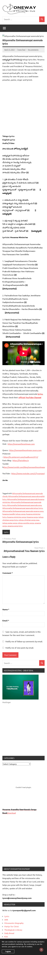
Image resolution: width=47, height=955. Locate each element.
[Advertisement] (23, 107)
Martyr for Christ (11, 926)
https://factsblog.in (21, 460)
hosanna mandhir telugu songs (13, 514)
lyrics (40, 394)
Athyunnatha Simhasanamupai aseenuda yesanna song (22, 511)
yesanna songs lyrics (15, 526)
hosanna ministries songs (16, 517)
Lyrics (6, 532)
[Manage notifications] (41, 950)
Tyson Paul (21, 49)
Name (5, 609)
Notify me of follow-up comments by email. (24, 641)
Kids (6, 936)
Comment (7, 573)
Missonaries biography (14, 923)
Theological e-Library (13, 930)
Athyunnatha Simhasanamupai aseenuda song (24, 505)
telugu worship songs (26, 523)
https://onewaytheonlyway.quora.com (25, 450)
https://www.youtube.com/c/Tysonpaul (28, 473)
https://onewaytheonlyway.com (21, 444)
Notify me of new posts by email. (19, 647)
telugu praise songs (9, 523)
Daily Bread (9, 933)
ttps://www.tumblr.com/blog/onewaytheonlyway (24, 467)
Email (5, 620)
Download (11, 813)
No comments (33, 49)
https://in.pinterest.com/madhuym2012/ (20, 457)
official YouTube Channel (29, 397)
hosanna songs (32, 517)
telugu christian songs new (29, 520)
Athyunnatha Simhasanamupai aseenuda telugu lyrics (22, 508)
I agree (8, 951)
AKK (6, 919)
